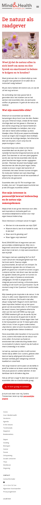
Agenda (6, 421)
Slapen (5, 439)
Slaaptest (6, 431)
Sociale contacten (9, 458)
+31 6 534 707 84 (9, 485)
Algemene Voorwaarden (12, 488)
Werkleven (7, 465)
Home (5, 412)
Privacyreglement (9, 492)
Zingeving (6, 468)
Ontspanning (7, 455)
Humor (5, 449)
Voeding (6, 443)
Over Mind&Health (10, 415)
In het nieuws (8, 425)
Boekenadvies (8, 434)
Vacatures (6, 418)
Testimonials (7, 428)
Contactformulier (9, 479)
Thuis (5, 462)
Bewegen (6, 446)
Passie (5, 452)
